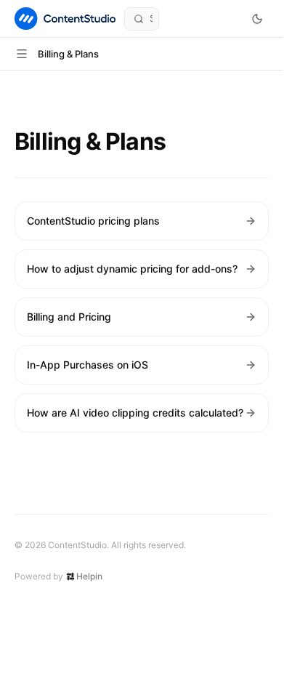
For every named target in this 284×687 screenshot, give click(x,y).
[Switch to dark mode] (257, 19)
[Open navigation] (22, 54)
